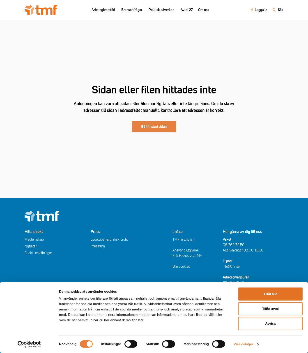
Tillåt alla (270, 294)
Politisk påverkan (161, 10)
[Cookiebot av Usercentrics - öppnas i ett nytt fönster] (29, 344)
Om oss (203, 10)
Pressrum (98, 246)
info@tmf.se (231, 267)
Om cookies (181, 267)
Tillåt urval (270, 309)
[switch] (130, 344)
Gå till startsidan (154, 127)
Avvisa (270, 323)
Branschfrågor (131, 10)
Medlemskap (34, 240)
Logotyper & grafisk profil (109, 240)
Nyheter (31, 246)
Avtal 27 (187, 10)
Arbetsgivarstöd (103, 10)
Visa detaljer (243, 344)
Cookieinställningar (38, 253)
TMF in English (183, 240)
